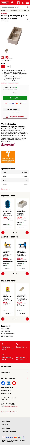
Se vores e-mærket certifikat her (9, 411)
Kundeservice (6, 366)
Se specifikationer (13, 83)
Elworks (4, 13)
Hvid (8, 66)
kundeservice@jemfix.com (11, 406)
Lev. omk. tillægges (6, 60)
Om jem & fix (5, 372)
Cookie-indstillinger (9, 431)
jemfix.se (5, 424)
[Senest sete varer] (28, 19)
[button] (13, 232)
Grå (3, 66)
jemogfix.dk (6, 421)
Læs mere (4, 83)
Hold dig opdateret (8, 378)
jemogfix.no (6, 428)
